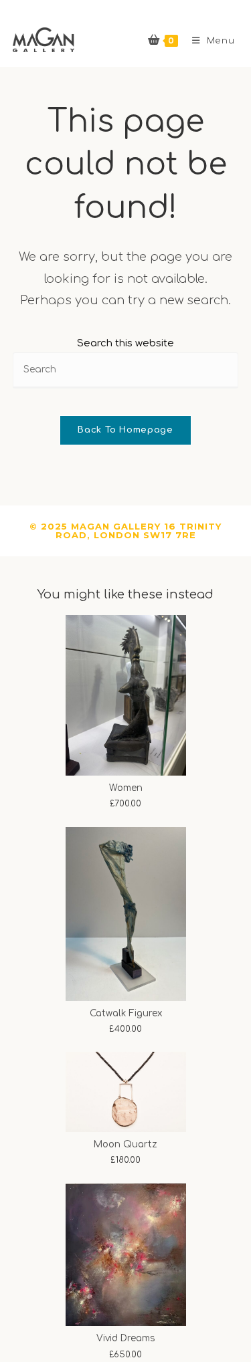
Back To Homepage (125, 430)
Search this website (125, 343)
